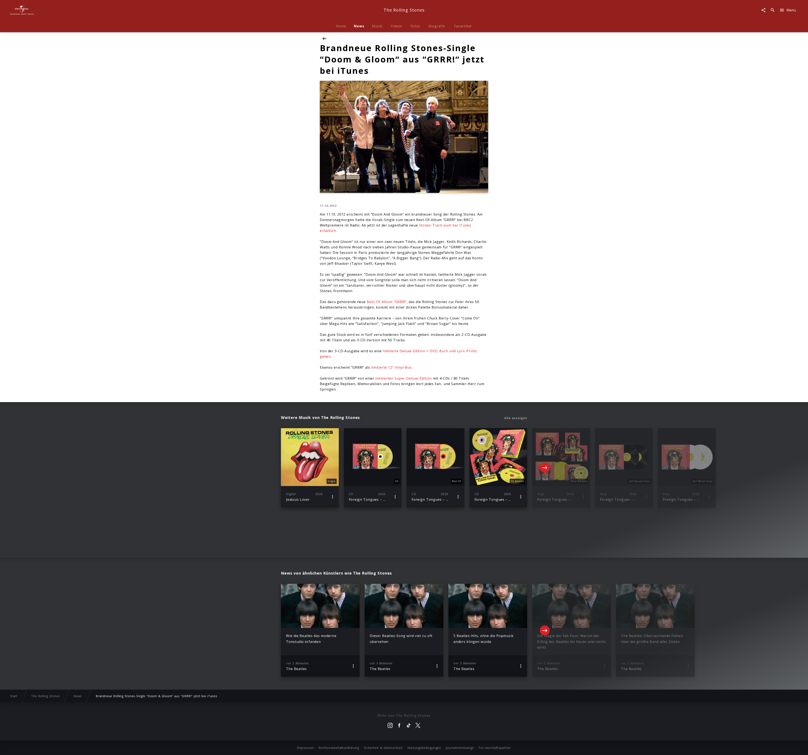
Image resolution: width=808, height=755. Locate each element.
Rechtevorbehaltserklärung (339, 748)
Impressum (305, 748)
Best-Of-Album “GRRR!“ (386, 301)
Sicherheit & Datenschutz (383, 748)
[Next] (545, 468)
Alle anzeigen (515, 418)
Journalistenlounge (460, 748)
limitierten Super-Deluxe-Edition (403, 378)
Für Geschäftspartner (495, 748)
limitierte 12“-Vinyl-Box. (391, 367)
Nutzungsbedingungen (424, 748)
